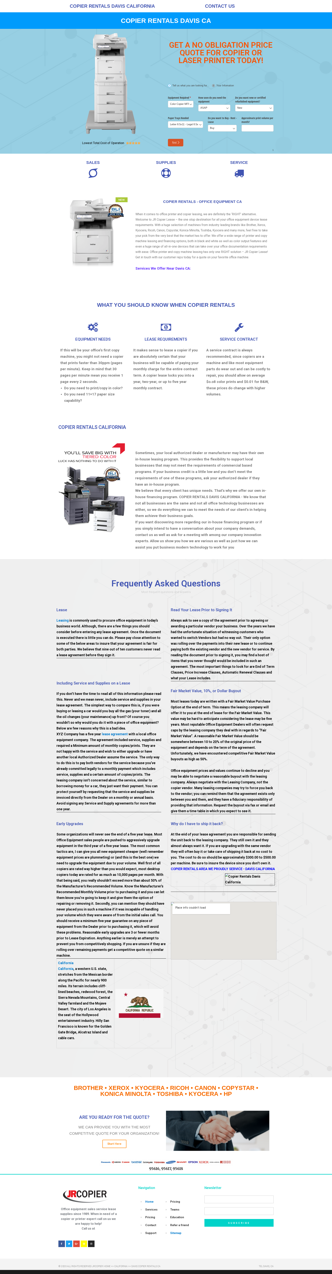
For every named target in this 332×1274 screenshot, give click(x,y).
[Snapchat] (84, 1244)
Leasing (62, 620)
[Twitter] (69, 1244)
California (65, 963)
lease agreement (115, 734)
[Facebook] (61, 1244)
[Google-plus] (76, 1244)
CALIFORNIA (121, 1266)
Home (149, 1201)
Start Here (114, 1144)
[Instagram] (91, 1244)
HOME (107, 1266)
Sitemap (175, 1233)
